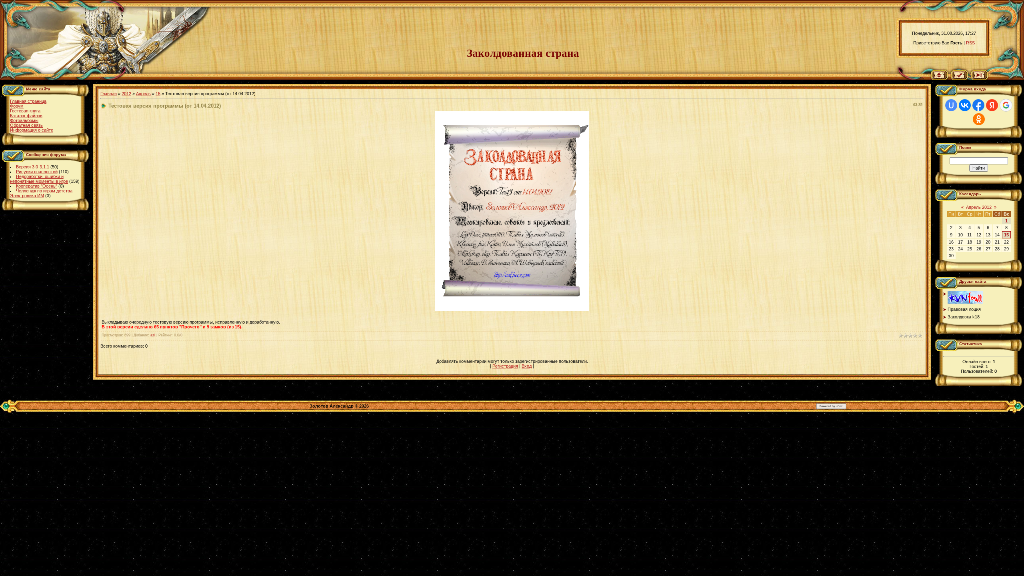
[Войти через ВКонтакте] (965, 105)
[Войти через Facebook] (978, 105)
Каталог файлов (26, 115)
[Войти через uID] (951, 105)
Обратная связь (26, 125)
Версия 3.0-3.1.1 (32, 166)
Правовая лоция (964, 309)
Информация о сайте (31, 130)
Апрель (143, 93)
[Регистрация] (959, 78)
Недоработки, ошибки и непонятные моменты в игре (39, 179)
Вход (527, 366)
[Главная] (939, 78)
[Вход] (979, 78)
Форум (17, 106)
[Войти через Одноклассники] (979, 119)
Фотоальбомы (24, 120)
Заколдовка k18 (964, 316)
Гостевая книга (25, 110)
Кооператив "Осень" (36, 186)
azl (152, 335)
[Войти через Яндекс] (992, 105)
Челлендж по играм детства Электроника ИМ (41, 193)
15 (158, 93)
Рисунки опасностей (37, 171)
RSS (970, 42)
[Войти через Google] (1006, 105)
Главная (108, 93)
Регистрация (505, 366)
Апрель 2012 (979, 207)
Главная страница (28, 101)
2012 (126, 93)
